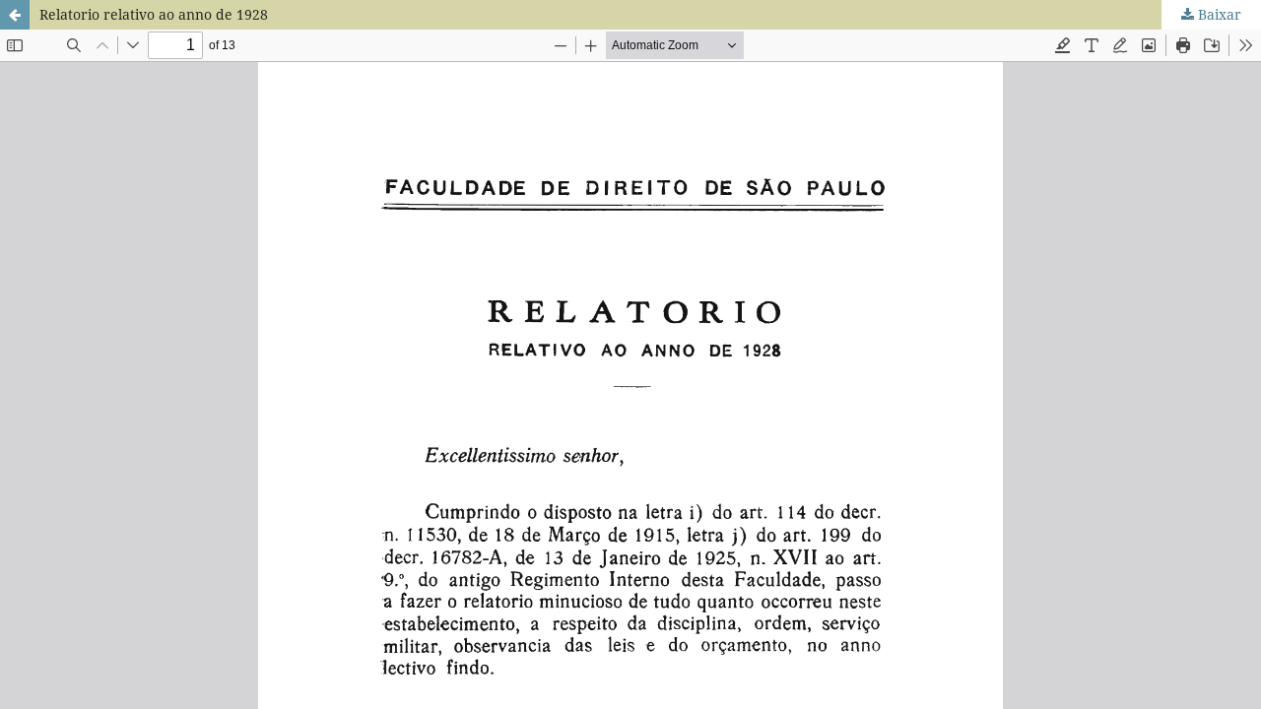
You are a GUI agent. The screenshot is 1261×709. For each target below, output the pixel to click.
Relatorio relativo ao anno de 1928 (153, 14)
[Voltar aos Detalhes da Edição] (15, 15)
